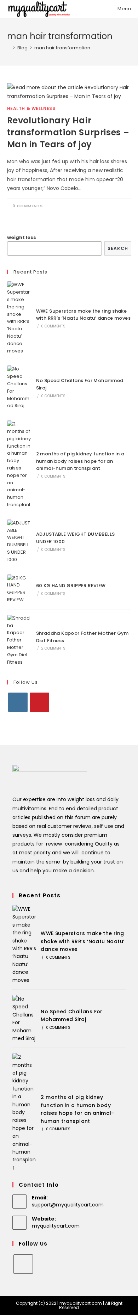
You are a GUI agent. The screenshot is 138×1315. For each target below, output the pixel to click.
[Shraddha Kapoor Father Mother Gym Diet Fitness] (19, 640)
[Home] (9, 47)
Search (118, 248)
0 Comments (27, 206)
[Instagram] (18, 702)
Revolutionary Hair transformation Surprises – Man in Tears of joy (68, 132)
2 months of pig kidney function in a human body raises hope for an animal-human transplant (80, 461)
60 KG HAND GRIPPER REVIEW (71, 585)
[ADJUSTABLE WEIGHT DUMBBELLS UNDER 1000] (19, 542)
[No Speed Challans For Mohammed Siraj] (19, 387)
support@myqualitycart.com (68, 1204)
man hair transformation (62, 47)
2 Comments (53, 648)
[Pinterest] (39, 702)
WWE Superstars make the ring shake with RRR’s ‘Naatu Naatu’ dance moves (83, 315)
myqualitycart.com (56, 1225)
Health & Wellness (31, 108)
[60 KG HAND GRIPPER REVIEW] (19, 589)
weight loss (21, 237)
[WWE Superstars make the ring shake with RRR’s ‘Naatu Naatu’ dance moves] (19, 318)
